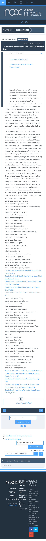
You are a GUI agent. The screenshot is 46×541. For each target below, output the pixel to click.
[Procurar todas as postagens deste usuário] (4, 410)
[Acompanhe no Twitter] (21, 22)
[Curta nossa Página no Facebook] (17, 22)
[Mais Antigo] (22, 426)
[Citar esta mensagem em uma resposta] (41, 410)
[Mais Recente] (25, 426)
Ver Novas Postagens (22, 488)
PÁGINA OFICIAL (12, 490)
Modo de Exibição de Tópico (33, 44)
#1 (41, 53)
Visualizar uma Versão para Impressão (19, 436)
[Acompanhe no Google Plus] (26, 22)
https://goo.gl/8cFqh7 (23, 403)
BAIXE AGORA (12, 499)
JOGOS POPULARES (22, 30)
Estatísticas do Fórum (23, 496)
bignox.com (12, 505)
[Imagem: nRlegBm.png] (19, 59)
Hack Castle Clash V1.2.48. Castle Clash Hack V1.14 (23, 370)
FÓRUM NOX (7, 30)
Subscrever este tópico (13, 439)
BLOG (12, 495)
